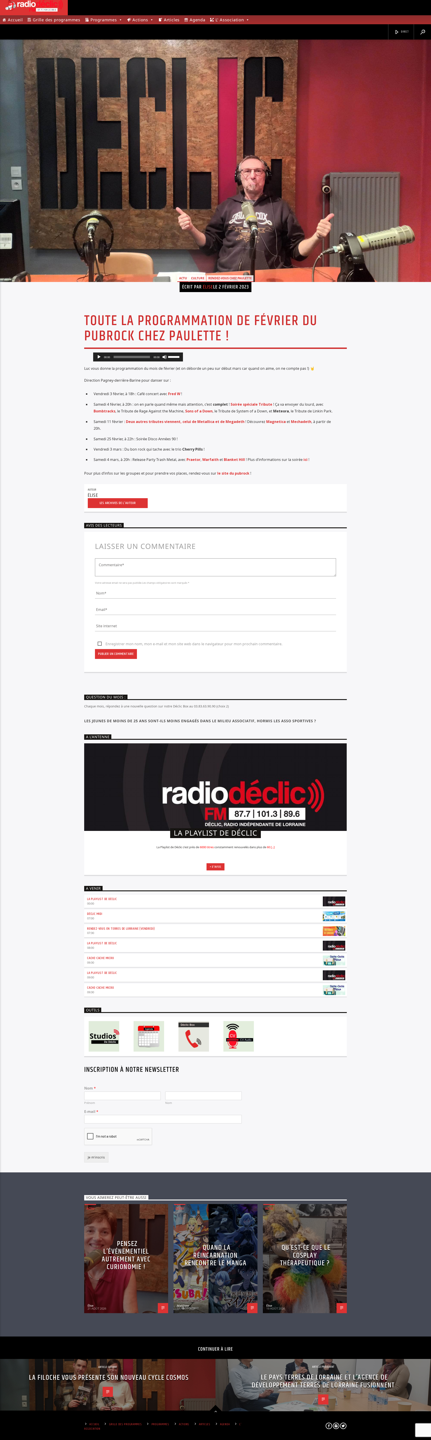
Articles (172, 19)
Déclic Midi (94, 914)
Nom (90, 1088)
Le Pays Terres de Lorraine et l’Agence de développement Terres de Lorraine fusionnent (323, 1381)
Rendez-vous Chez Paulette (230, 278)
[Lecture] (99, 357)
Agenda (197, 19)
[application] (138, 356)
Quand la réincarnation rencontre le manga (216, 1255)
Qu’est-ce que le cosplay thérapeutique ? (305, 1255)
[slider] (174, 356)
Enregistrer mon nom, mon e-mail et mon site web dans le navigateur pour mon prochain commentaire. (194, 643)
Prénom (89, 1103)
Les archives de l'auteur (118, 503)
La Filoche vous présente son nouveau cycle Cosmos (109, 1377)
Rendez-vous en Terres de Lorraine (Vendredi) (121, 928)
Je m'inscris (96, 1157)
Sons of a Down (199, 411)
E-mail (91, 1111)
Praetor (193, 459)
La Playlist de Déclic (102, 899)
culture (197, 278)
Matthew (183, 1305)
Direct (404, 32)
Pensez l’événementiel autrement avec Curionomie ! (126, 1255)
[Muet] (164, 357)
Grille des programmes (56, 19)
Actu (183, 278)
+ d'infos (215, 867)
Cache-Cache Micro (100, 958)
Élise (208, 287)
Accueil (15, 19)
